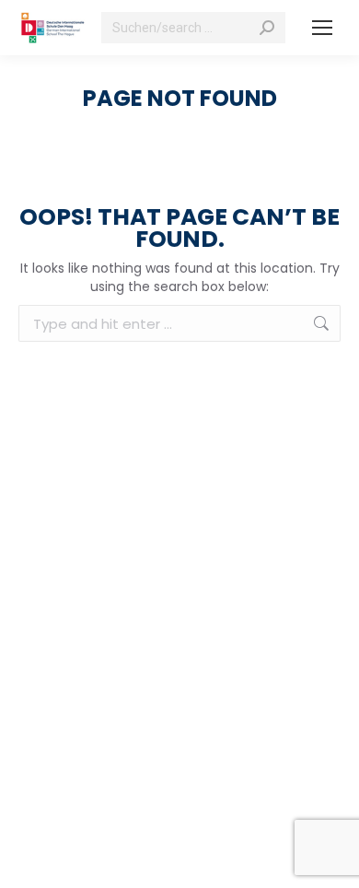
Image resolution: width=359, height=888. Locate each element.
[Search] (267, 27)
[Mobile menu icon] (322, 27)
